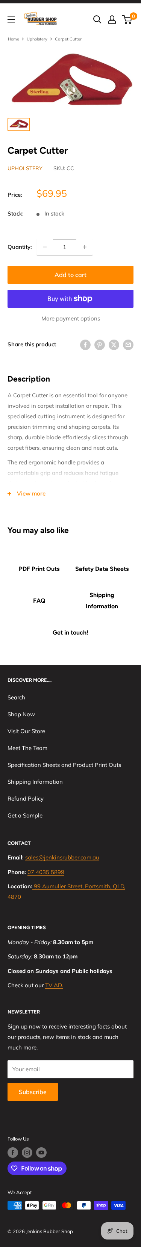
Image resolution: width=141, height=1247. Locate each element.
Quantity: (20, 246)
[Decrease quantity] (45, 247)
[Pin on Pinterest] (99, 344)
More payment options (70, 318)
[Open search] (97, 19)
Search (16, 697)
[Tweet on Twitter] (114, 344)
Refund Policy (26, 798)
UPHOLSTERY (25, 168)
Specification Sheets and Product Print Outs (64, 764)
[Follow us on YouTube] (41, 1152)
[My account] (112, 19)
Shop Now (21, 714)
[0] (127, 19)
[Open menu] (11, 19)
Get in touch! (70, 632)
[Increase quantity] (84, 247)
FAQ (39, 600)
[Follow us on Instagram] (27, 1152)
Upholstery (37, 39)
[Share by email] (128, 344)
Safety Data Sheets (102, 568)
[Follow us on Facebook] (13, 1152)
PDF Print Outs (39, 568)
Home (13, 39)
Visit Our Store (26, 731)
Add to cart (70, 274)
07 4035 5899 (45, 872)
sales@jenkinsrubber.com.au (62, 857)
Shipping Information (102, 600)
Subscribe (33, 1092)
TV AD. (54, 985)
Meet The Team (27, 747)
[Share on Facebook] (85, 344)
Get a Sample (25, 815)
